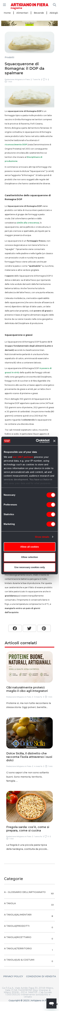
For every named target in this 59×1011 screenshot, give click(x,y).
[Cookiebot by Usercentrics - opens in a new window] (37, 441)
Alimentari (22, 12)
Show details (42, 537)
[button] (15, 628)
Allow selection (29, 557)
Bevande (39, 12)
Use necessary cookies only (29, 567)
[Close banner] (54, 441)
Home (7, 12)
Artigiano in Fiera (40, 1000)
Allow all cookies (29, 546)
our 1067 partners (23, 457)
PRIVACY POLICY (13, 976)
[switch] (50, 504)
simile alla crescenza (28, 223)
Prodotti (9, 57)
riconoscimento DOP (16, 144)
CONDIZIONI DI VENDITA (41, 976)
